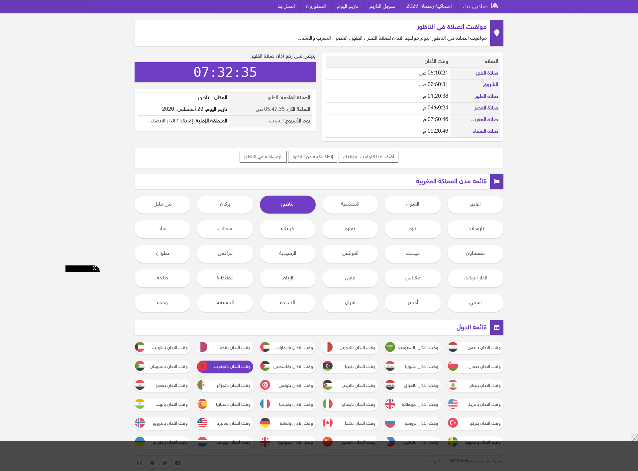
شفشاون (475, 253)
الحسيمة (225, 303)
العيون (412, 204)
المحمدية (350, 204)
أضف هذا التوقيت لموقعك (368, 157)
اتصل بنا (286, 6)
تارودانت (475, 229)
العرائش (350, 253)
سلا (162, 229)
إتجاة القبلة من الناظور (312, 157)
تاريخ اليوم (347, 6)
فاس (350, 278)
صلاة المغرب (485, 120)
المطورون (316, 6)
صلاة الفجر (487, 73)
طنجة (162, 278)
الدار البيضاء (475, 278)
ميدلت (413, 253)
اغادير (475, 204)
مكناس (412, 278)
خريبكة (287, 229)
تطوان (162, 253)
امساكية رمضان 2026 (429, 6)
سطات (225, 229)
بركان (225, 204)
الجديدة (287, 303)
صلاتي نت (476, 7)
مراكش (225, 253)
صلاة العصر (486, 108)
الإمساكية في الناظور (263, 157)
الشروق (490, 85)
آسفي (475, 303)
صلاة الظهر (486, 96)
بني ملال (163, 204)
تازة (412, 229)
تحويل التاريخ (382, 6)
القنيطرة (225, 278)
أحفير (413, 303)
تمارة (350, 229)
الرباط (287, 278)
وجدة (162, 303)
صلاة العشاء (485, 131)
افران (350, 303)
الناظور (288, 204)
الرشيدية (287, 253)
